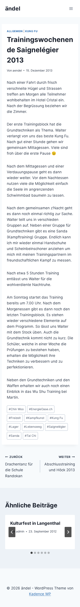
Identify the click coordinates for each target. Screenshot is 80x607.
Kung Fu (31, 31)
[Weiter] (68, 532)
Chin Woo (16, 409)
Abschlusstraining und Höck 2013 (59, 463)
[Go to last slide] (12, 532)
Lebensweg (33, 426)
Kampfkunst (35, 418)
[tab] (32, 553)
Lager (14, 426)
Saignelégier (56, 426)
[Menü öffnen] (71, 8)
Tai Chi (30, 435)
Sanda (14, 435)
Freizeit (15, 418)
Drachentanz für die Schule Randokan (19, 466)
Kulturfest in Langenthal (35, 523)
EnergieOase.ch (40, 409)
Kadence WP (40, 594)
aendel (17, 70)
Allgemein (15, 31)
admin (20, 531)
